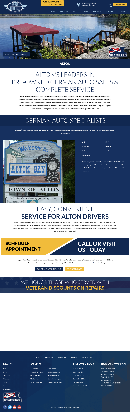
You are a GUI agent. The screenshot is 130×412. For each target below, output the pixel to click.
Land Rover (85, 146)
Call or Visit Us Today (97, 246)
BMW (106, 142)
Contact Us (121, 11)
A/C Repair (34, 368)
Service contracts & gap (81, 386)
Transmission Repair (54, 379)
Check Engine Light (36, 372)
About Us (64, 11)
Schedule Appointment (52, 5)
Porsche (107, 151)
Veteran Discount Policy (55, 382)
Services (85, 11)
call (93, 263)
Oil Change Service (54, 372)
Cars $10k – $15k (79, 379)
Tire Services (34, 379)
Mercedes (107, 146)
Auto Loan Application (52, 2)
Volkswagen (86, 155)
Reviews (109, 11)
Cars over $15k (78, 382)
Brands (75, 11)
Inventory (97, 11)
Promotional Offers (36, 382)
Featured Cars (74, 269)
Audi (83, 142)
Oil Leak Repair (35, 375)
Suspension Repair (54, 375)
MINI (83, 151)
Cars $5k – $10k (78, 375)
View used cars (78, 368)
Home (53, 11)
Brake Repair (52, 368)
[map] (65, 329)
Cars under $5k (78, 372)
